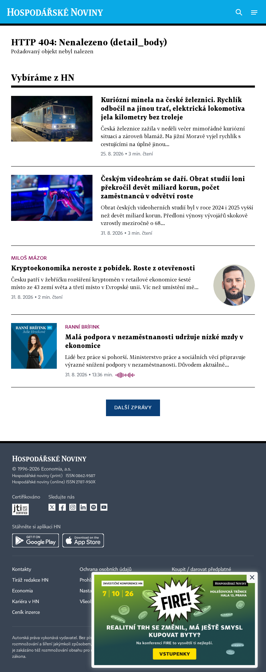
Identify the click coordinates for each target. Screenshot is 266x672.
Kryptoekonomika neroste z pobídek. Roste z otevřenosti (103, 268)
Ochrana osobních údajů (106, 569)
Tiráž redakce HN (30, 580)
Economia (22, 591)
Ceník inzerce (26, 612)
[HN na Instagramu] (72, 507)
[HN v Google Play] (35, 540)
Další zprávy (132, 407)
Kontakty (21, 569)
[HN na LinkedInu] (83, 507)
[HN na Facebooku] (62, 507)
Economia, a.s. (56, 469)
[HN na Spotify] (93, 507)
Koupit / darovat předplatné (201, 569)
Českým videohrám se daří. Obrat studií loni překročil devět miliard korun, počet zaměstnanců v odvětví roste (173, 187)
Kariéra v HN (25, 601)
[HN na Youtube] (103, 507)
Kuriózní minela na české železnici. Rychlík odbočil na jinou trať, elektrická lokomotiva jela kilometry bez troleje (173, 108)
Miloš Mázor (29, 258)
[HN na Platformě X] (51, 507)
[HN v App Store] (83, 540)
